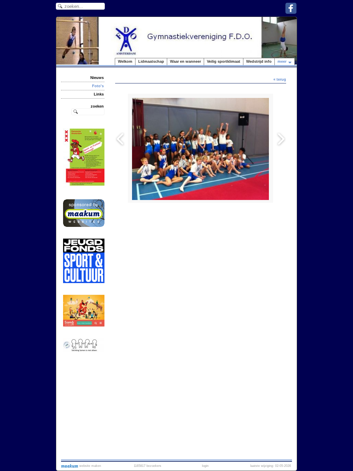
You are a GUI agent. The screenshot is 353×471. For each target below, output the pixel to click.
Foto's (98, 86)
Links (99, 94)
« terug (279, 79)
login (205, 466)
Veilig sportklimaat (223, 61)
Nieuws (97, 78)
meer (282, 61)
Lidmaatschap (151, 61)
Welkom (125, 61)
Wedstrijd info (259, 61)
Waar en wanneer (185, 61)
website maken (89, 466)
